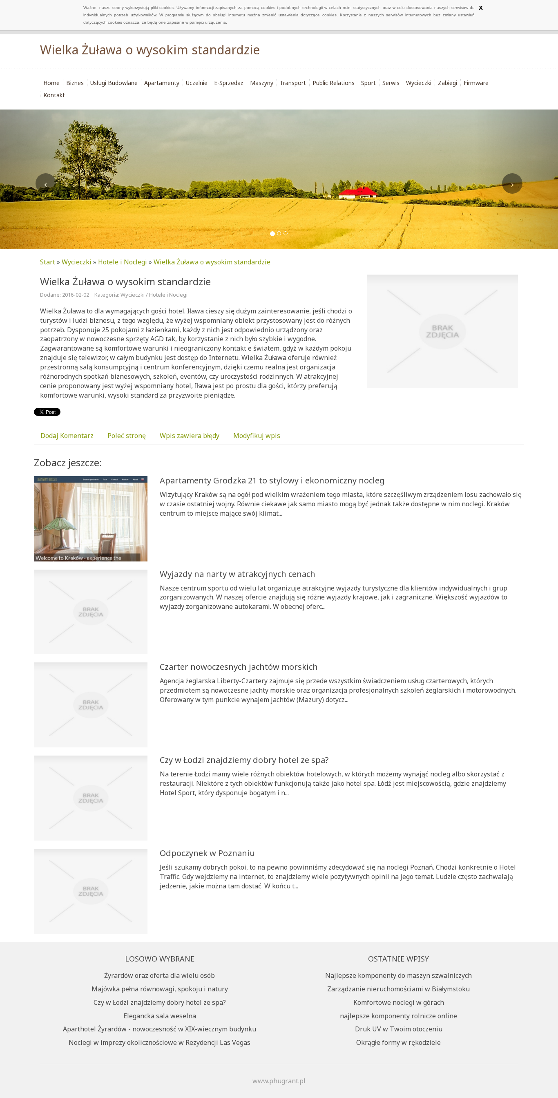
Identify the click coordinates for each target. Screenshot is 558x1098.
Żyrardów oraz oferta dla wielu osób (159, 975)
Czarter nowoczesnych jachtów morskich (239, 666)
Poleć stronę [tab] (126, 435)
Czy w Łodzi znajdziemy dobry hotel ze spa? (244, 759)
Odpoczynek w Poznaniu (207, 853)
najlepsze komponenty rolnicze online (398, 1015)
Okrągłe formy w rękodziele (398, 1042)
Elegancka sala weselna (159, 1015)
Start (47, 261)
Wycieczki (77, 261)
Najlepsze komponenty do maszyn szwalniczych (398, 975)
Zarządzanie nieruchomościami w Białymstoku (398, 988)
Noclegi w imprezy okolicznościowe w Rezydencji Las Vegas (159, 1042)
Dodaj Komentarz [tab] (67, 435)
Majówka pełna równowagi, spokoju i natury (160, 988)
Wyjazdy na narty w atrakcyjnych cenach (237, 573)
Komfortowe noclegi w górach (398, 1002)
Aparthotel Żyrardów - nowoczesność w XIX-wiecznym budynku (159, 1028)
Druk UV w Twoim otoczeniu (398, 1028)
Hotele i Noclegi (122, 261)
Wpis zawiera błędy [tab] (189, 435)
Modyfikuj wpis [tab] (256, 435)
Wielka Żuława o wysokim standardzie (212, 261)
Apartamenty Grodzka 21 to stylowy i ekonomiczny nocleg (272, 480)
